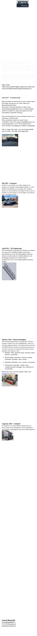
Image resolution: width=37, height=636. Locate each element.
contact (4, 373)
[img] (22, 3)
